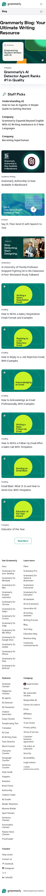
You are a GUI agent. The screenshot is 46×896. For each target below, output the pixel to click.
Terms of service (31, 732)
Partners (27, 718)
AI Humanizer (8, 707)
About (26, 688)
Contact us (7, 859)
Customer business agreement (29, 739)
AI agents (6, 698)
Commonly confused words (31, 644)
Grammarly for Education (30, 593)
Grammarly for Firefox (8, 617)
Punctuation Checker (7, 826)
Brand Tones (7, 786)
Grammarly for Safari (8, 610)
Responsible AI (30, 700)
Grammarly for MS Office (8, 631)
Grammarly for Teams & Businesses (30, 578)
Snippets (6, 776)
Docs (4, 566)
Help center (7, 854)
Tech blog (28, 629)
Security (27, 753)
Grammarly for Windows (8, 579)
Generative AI (30, 608)
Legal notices (30, 762)
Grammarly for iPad (8, 659)
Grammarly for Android (8, 666)
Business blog (30, 638)
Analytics (6, 781)
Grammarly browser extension (7, 595)
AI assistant (29, 599)
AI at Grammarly (31, 604)
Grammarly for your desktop (8, 572)
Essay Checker (8, 719)
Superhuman (32, 684)
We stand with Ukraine (30, 694)
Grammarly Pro (30, 571)
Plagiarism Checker (6, 692)
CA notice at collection (29, 747)
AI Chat (5, 732)
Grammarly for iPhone (8, 652)
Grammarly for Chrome (8, 603)
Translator (6, 728)
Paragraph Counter (7, 759)
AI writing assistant (28, 614)
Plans (26, 566)
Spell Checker (8, 813)
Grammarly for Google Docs (8, 638)
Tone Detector (8, 741)
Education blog (30, 634)
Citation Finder (9, 795)
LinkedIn (9, 877)
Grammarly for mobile (8, 645)
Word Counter (8, 746)
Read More (23, 541)
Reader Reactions (10, 804)
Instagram (9, 868)
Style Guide (7, 772)
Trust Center (29, 723)
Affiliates (28, 714)
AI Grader (6, 799)
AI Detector (7, 702)
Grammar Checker (6, 685)
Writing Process (31, 620)
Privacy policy (30, 727)
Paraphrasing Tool (10, 723)
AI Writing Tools (9, 737)
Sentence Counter (6, 766)
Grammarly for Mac (8, 586)
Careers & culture (32, 705)
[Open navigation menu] (41, 4)
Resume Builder (9, 808)
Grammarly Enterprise (29, 586)
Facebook (9, 864)
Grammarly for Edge (8, 624)
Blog (25, 624)
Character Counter (6, 752)
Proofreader (7, 839)
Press (26, 709)
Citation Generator (7, 713)
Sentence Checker (6, 818)
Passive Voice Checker (8, 833)
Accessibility (29, 758)
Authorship (7, 790)
